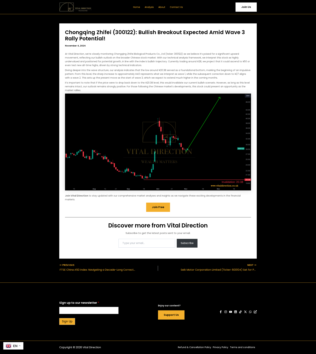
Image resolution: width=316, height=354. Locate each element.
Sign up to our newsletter (79, 302)
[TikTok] (240, 311)
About (161, 7)
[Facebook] (220, 311)
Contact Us (176, 7)
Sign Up (67, 321)
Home (136, 7)
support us (171, 315)
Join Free (158, 207)
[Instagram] (225, 311)
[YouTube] (230, 311)
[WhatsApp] (250, 311)
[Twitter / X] (245, 311)
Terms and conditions (242, 347)
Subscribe (187, 243)
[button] (230, 7)
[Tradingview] (255, 311)
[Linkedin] (235, 311)
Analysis (149, 7)
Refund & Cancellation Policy (194, 347)
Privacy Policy (220, 347)
